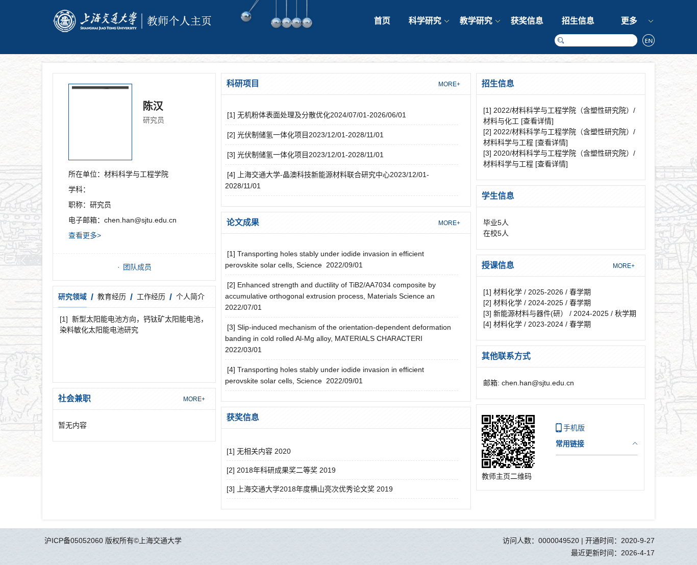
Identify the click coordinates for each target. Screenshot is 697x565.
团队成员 (137, 267)
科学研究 (425, 20)
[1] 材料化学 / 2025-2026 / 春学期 (537, 292)
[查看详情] (537, 121)
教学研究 (476, 20)
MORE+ (194, 399)
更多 (629, 20)
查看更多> (84, 235)
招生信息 (578, 20)
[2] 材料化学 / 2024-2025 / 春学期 (537, 303)
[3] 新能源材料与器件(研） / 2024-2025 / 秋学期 (559, 313)
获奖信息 (527, 20)
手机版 (574, 428)
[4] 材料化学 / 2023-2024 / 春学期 (537, 324)
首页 (382, 20)
